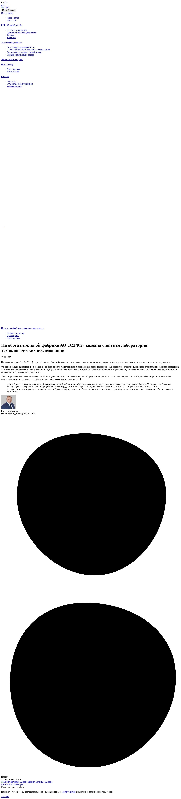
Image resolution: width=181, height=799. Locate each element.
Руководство (13, 18)
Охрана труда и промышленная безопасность (28, 49)
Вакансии (11, 81)
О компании (7, 13)
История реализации (17, 30)
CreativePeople (12, 784)
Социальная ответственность (21, 47)
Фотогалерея (13, 71)
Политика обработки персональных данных (22, 328)
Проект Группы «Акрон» (40, 782)
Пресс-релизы (13, 69)
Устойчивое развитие (11, 42)
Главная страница (15, 333)
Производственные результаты (21, 32)
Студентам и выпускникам (20, 84)
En (5, 2)
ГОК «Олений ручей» (11, 25)
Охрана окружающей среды (20, 55)
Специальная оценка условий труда (24, 52)
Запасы (10, 35)
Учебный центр (14, 86)
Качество (11, 37)
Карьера (5, 76)
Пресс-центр (7, 64)
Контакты (11, 20)
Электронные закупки (12, 59)
